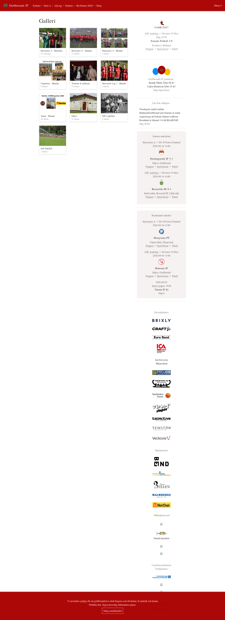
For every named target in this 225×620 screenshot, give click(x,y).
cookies (83, 601)
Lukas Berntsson (155, 86)
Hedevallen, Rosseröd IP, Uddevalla (161, 193)
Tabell (175, 48)
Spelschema (162, 48)
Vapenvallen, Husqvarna (161, 242)
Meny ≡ (218, 5)
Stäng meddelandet (112, 610)
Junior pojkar (158, 285)
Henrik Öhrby (155, 82)
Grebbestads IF (18, 5)
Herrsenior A (149, 142)
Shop (98, 5)
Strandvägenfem (161, 538)
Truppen (149, 48)
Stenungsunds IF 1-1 (161, 158)
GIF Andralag (151, 33)
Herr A (47, 5)
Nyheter (37, 5)
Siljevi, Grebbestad (161, 162)
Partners (69, 5)
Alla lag (58, 5)
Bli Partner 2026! (84, 5)
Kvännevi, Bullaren (161, 45)
